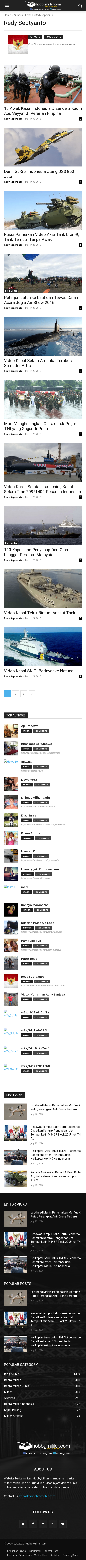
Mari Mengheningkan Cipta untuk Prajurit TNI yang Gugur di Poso (41, 426)
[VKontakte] (63, 1524)
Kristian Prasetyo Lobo (38, 923)
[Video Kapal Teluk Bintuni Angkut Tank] (43, 588)
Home (7, 15)
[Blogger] (23, 1524)
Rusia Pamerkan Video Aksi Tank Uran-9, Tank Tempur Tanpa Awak (41, 237)
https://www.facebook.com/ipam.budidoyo (41, 950)
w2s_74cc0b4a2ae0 (35, 1048)
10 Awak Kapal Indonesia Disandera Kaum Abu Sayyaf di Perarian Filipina (43, 111)
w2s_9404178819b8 (35, 1066)
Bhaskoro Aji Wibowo (36, 744)
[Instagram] (53, 1524)
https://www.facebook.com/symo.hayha (40, 860)
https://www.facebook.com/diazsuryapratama (43, 824)
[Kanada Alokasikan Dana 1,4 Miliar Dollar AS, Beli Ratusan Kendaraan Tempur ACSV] (15, 1179)
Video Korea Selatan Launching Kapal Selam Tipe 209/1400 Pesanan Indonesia (42, 489)
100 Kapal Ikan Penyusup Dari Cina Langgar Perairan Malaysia (36, 552)
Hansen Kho (30, 851)
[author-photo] (18, 44)
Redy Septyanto (13, 118)
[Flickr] (43, 1524)
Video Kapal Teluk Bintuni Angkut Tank (39, 612)
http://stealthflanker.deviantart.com (38, 806)
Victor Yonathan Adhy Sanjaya (43, 994)
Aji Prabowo (30, 726)
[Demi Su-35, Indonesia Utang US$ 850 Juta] (43, 147)
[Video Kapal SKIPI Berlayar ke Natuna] (43, 646)
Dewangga (29, 779)
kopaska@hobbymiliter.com (37, 1496)
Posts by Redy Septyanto (39, 15)
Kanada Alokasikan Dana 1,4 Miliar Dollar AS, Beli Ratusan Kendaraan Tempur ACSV (56, 1176)
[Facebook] (33, 1524)
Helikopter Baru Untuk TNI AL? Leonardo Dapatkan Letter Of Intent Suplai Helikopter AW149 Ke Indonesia (56, 1154)
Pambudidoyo (31, 941)
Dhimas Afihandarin (35, 797)
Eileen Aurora (31, 833)
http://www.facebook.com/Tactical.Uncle (40, 753)
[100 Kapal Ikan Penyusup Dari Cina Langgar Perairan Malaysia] (43, 525)
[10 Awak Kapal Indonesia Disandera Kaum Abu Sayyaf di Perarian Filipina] (43, 84)
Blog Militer (11, 290)
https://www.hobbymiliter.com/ (35, 878)
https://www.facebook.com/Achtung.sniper (41, 932)
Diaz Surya (28, 815)
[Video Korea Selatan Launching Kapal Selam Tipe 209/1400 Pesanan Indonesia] (43, 462)
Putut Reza (29, 959)
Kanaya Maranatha (35, 905)
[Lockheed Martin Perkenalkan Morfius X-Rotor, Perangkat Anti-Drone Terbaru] (15, 1112)
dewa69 (27, 762)
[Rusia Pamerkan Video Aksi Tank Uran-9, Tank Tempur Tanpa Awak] (43, 210)
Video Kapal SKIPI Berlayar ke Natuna (38, 671)
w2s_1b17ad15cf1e (35, 1012)
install (25, 887)
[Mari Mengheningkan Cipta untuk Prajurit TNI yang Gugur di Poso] (43, 399)
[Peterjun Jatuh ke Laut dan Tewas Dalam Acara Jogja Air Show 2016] (43, 273)
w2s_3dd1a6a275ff (34, 1030)
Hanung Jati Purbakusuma (40, 869)
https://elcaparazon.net (32, 771)
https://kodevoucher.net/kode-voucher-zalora (51, 44)
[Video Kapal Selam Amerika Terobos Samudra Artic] (43, 336)
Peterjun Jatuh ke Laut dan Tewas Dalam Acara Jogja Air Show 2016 (41, 300)
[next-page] (32, 693)
